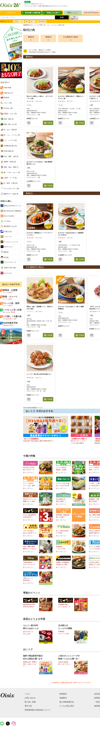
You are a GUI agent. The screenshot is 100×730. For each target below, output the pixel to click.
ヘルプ (27, 694)
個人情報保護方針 (66, 702)
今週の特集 (7, 87)
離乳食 (5, 252)
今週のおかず (8, 93)
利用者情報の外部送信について (37, 710)
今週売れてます (19, 21)
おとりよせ (7, 273)
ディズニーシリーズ (10, 242)
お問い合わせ (30, 698)
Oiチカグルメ (8, 247)
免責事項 (63, 698)
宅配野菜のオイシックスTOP (32, 25)
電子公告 (28, 706)
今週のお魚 (7, 231)
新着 (27, 21)
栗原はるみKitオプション (12, 206)
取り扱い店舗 (30, 702)
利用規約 (63, 694)
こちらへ (41, 3)
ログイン (56, 6)
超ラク (33, 21)
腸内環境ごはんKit (10, 226)
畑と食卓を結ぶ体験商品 (12, 211)
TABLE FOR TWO (9, 268)
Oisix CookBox (8, 216)
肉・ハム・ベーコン (50, 25)
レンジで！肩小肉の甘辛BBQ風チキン (39, 374)
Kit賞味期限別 (41, 21)
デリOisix (7, 221)
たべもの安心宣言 (66, 706)
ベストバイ (7, 237)
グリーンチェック (9, 262)
